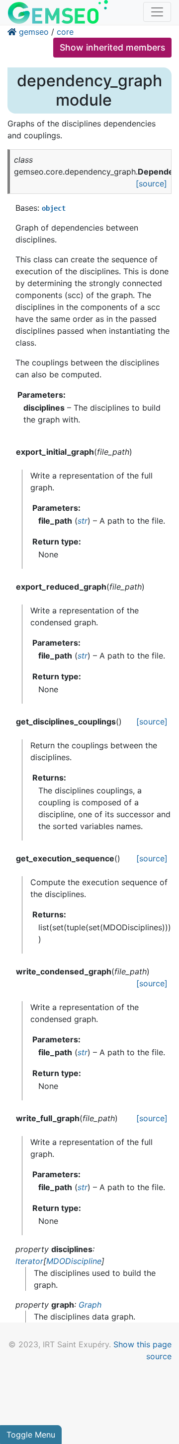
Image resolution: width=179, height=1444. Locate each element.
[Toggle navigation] (157, 12)
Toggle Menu (30, 1435)
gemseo (34, 32)
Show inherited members (112, 47)
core (65, 32)
